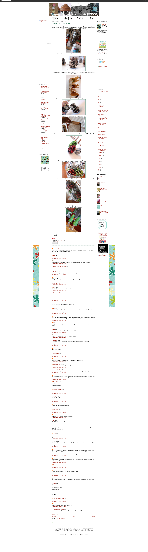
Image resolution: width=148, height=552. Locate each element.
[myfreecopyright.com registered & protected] (74, 527)
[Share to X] (54, 243)
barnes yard (43, 111)
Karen (54, 308)
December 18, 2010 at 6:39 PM (59, 387)
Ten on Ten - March (44, 127)
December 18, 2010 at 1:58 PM (59, 372)
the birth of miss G (43, 120)
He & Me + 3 (43, 141)
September (101, 155)
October (100, 153)
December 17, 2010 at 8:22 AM (59, 263)
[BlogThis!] (53, 243)
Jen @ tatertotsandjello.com (58, 292)
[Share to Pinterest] (57, 243)
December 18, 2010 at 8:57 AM (59, 361)
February (100, 165)
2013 (99, 98)
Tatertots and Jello (44, 86)
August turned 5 (43, 112)
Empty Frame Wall (101, 134)
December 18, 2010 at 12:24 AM (59, 356)
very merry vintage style (57, 425)
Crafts (56, 241)
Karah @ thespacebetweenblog (58, 509)
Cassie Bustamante (56, 503)
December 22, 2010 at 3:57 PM (59, 501)
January (100, 167)
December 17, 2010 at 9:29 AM (59, 274)
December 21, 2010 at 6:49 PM (59, 480)
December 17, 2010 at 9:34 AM (59, 284)
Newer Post (54, 516)
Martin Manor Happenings (45, 126)
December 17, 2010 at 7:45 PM (59, 332)
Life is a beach (43, 100)
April (99, 162)
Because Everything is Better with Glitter (61, 23)
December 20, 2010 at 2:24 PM (59, 446)
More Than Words (56, 409)
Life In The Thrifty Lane (57, 369)
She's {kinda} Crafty (44, 129)
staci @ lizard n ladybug (57, 364)
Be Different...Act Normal (45, 91)
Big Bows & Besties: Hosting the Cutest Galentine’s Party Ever (45, 88)
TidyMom (54, 396)
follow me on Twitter (104, 91)
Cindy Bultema (55, 340)
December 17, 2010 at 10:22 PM (59, 345)
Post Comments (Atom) (61, 518)
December (100, 103)
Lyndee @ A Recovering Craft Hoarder (59, 266)
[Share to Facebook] (55, 243)
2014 (99, 96)
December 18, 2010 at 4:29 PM (59, 379)
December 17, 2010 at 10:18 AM (59, 300)
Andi (54, 322)
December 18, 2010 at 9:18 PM (59, 393)
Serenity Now (43, 114)
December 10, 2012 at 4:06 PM (59, 506)
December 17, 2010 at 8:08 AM (59, 258)
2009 (99, 169)
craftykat (54, 316)
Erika (54, 277)
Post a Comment (55, 514)
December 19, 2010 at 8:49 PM (59, 412)
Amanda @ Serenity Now (57, 271)
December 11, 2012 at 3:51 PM (59, 512)
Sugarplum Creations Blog (57, 389)
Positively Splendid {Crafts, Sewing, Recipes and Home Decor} (45, 144)
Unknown (54, 433)
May (99, 161)
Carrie (54, 375)
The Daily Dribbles (44, 123)
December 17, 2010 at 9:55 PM (59, 337)
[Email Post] (64, 240)
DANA (54, 449)
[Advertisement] (44, 64)
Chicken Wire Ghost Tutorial (45, 92)
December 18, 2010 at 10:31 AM (59, 367)
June (100, 159)
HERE (99, 53)
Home (74, 516)
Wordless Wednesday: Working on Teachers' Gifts (102, 128)
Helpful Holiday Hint (101, 142)
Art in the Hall (102, 194)
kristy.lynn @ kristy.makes (57, 248)
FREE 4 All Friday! (103, 205)
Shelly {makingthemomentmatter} (58, 498)
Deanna (54, 464)
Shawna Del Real (56, 353)
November (100, 152)
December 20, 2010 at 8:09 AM (59, 417)
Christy (54, 287)
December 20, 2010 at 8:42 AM (59, 423)
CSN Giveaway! (102, 182)
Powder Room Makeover (44, 103)
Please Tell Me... (101, 126)
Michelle (54, 483)
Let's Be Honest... (43, 139)
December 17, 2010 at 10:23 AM (59, 305)
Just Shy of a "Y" (44, 99)
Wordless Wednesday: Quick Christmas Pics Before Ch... (102, 118)
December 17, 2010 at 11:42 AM (59, 313)
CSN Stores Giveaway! (103, 176)
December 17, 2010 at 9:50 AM (59, 290)
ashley (54, 255)
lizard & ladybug (43, 134)
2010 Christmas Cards (102, 131)
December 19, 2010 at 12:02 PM (59, 401)
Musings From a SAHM (56, 283)
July (99, 158)
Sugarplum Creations (44, 94)
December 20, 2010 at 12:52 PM (59, 438)
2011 (99, 101)
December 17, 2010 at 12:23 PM (59, 320)
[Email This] (52, 243)
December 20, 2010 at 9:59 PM (59, 462)
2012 (99, 99)
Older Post (93, 516)
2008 (99, 170)
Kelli (54, 358)
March (100, 164)
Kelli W (104, 24)
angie (54, 329)
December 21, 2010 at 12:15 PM (59, 475)
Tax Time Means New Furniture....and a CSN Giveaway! (104, 212)
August (100, 156)
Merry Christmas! (101, 113)
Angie (54, 458)
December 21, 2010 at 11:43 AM (59, 467)
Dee (54, 420)
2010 (99, 102)
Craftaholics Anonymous (45, 102)
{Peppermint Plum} (56, 381)
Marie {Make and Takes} (57, 470)
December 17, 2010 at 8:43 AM (59, 269)
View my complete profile (102, 36)
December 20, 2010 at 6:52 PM (59, 455)
